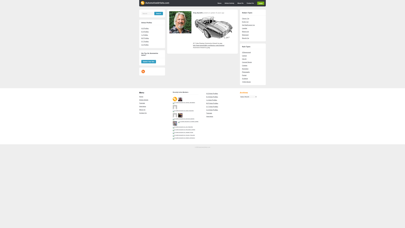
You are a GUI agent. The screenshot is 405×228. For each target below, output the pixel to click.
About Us (240, 3)
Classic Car (245, 18)
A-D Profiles (145, 28)
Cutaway (244, 65)
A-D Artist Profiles (212, 93)
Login (261, 3)
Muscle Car (245, 38)
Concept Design (247, 62)
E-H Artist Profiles (212, 97)
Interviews (142, 106)
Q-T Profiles (145, 41)
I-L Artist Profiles (211, 100)
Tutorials (142, 103)
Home (219, 3)
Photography (246, 72)
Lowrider (244, 28)
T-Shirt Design (246, 82)
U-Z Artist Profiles (212, 110)
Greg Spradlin (198, 13)
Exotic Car (245, 22)
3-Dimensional (246, 52)
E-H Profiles (145, 32)
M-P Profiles (145, 38)
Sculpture (245, 78)
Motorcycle (245, 31)
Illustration (245, 69)
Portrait (244, 75)
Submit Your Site (148, 62)
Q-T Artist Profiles (212, 106)
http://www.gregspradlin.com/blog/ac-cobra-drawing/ (208, 45)
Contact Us (250, 3)
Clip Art (244, 59)
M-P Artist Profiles (212, 103)
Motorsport (245, 35)
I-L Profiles (144, 35)
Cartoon (244, 55)
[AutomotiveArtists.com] (155, 4)
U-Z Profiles (145, 45)
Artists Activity (229, 3)
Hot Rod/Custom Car (248, 25)
